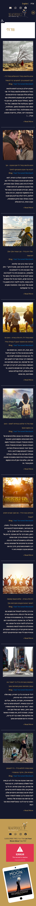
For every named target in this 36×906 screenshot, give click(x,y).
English (25, 4)
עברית (32, 4)
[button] (2, 20)
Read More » (28, 121)
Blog (10, 84)
